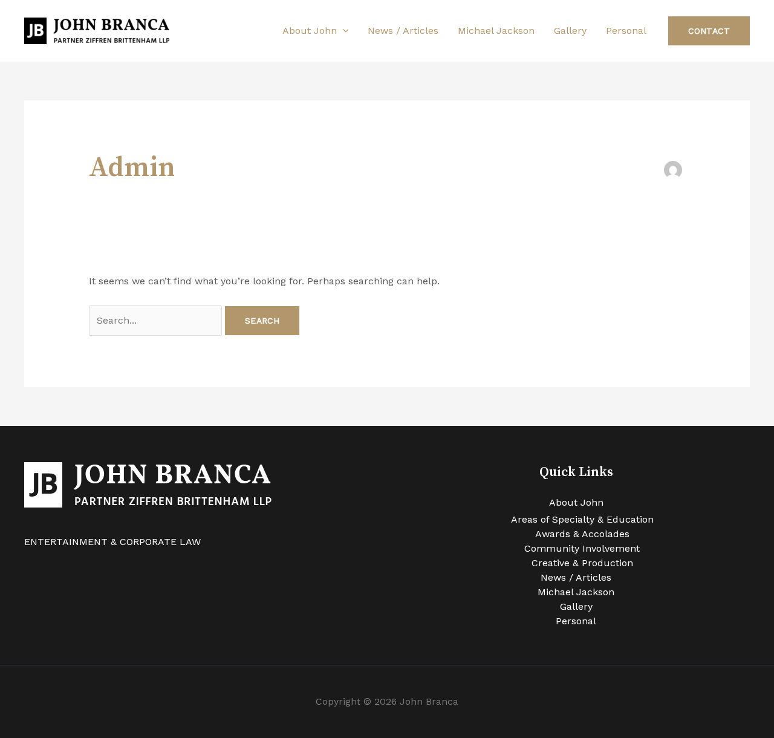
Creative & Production (582, 563)
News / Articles (403, 30)
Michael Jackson (496, 30)
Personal (626, 30)
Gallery (570, 30)
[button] (343, 30)
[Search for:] (157, 320)
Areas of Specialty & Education (582, 519)
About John (309, 30)
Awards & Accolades (582, 534)
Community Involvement (582, 548)
